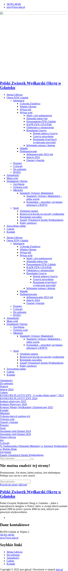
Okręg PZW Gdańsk (17, 97)
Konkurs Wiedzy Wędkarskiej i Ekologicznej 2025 (26, 407)
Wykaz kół (25, 109)
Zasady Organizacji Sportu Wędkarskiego (41, 220)
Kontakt (11, 231)
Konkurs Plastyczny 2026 (13, 404)
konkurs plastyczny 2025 (13, 401)
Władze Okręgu (28, 106)
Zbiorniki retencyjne (37, 118)
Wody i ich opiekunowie (39, 115)
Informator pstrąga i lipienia (40, 145)
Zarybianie (5, 452)
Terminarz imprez (29, 211)
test (1, 440)
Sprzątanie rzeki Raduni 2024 (15, 431)
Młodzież (18, 190)
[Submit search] (32, 459)
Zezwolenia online (16, 225)
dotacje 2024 (33, 157)
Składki (24, 148)
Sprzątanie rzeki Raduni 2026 (15, 434)
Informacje (18, 100)
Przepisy (17, 163)
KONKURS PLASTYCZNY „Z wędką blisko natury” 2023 (32, 395)
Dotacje (4, 386)
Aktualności (13, 175)
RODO (17, 172)
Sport (16, 208)
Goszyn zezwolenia (43, 136)
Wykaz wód (26, 112)
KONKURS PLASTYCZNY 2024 (18, 398)
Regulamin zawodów (31, 217)
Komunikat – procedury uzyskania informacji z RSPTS (44, 203)
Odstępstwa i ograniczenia (40, 127)
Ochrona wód (20, 187)
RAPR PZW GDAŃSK (39, 124)
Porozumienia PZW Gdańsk (41, 121)
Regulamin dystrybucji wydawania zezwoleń (45, 141)
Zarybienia (18, 184)
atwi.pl (59, 569)
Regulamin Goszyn (36, 130)
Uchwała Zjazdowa (30, 103)
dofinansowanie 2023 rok (39, 154)
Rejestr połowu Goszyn (45, 133)
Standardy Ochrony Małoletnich (36, 193)
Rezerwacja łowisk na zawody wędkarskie (42, 214)
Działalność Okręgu (17, 181)
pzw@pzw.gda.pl (9, 537)
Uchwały (18, 166)
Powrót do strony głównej (13, 484)
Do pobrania (19, 169)
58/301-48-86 (7, 534)
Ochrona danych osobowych (15, 416)
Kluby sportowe (28, 223)
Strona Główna (14, 94)
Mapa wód (12, 178)
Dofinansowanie (28, 151)
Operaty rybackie (35, 160)
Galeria (10, 228)
